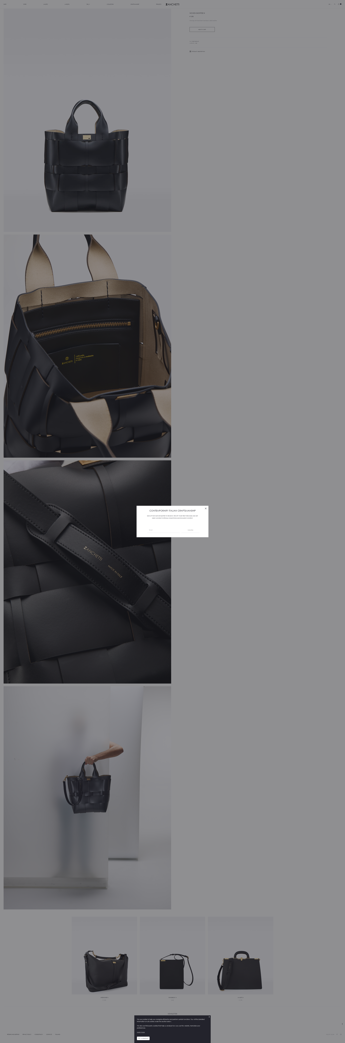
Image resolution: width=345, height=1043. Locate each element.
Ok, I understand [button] (143, 1038)
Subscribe (190, 530)
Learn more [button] (141, 1032)
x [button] (209, 1017)
